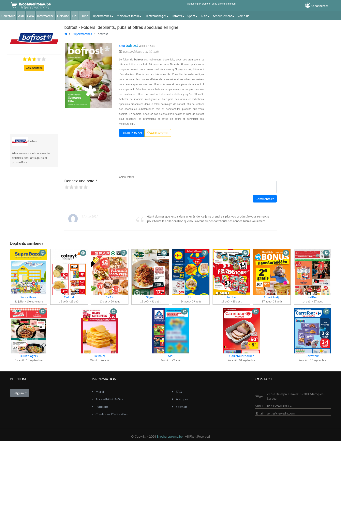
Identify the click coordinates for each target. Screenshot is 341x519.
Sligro (150, 297)
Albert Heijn (271, 297)
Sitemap (181, 406)
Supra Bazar (29, 297)
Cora (30, 16)
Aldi (21, 16)
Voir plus (243, 16)
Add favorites (159, 133)
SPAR (109, 297)
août (128, 45)
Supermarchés (101, 16)
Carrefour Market (241, 356)
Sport (191, 16)
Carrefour (8, 16)
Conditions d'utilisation (111, 414)
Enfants (177, 16)
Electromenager (155, 16)
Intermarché (45, 16)
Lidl (74, 16)
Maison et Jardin (127, 16)
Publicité (101, 406)
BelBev (312, 297)
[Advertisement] (39, 102)
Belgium (18, 393)
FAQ (178, 391)
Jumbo (231, 297)
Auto (203, 16)
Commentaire (34, 67)
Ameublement (222, 16)
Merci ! (100, 391)
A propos (181, 399)
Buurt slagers (29, 356)
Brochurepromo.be (170, 436)
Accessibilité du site (109, 399)
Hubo (84, 16)
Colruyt (69, 297)
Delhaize (63, 16)
